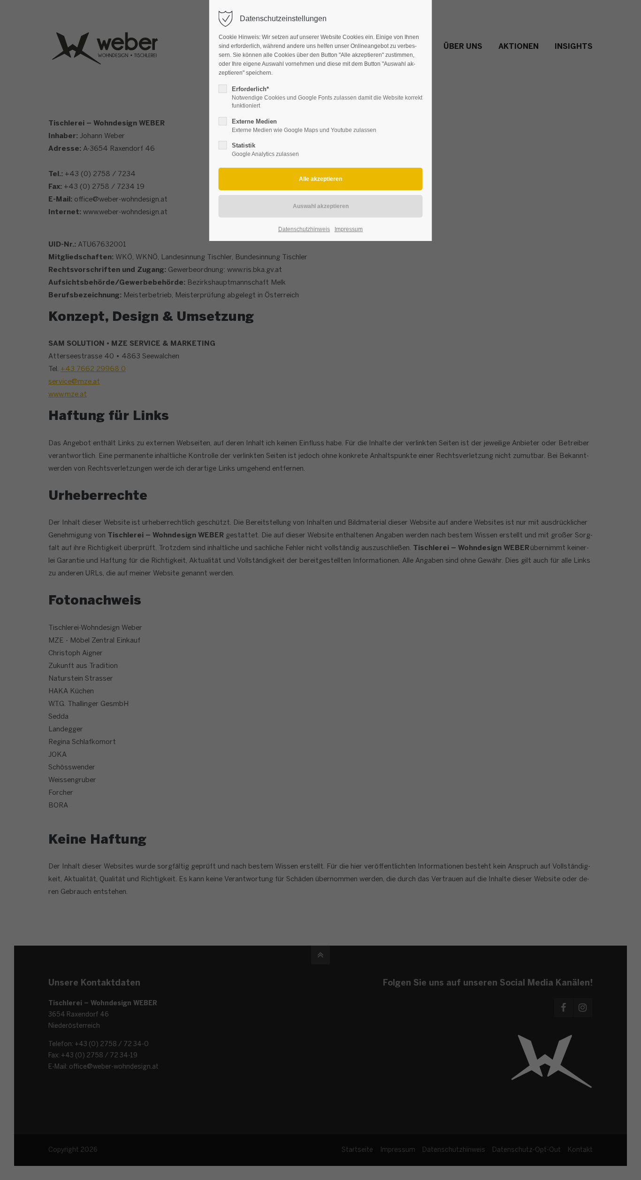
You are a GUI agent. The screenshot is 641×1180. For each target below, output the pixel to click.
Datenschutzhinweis (304, 229)
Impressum (349, 229)
